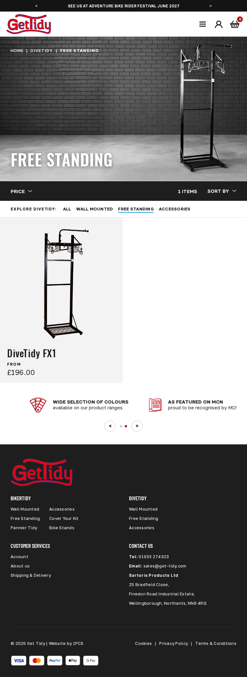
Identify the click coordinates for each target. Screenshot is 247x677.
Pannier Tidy (24, 527)
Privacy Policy (173, 643)
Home (17, 50)
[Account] (218, 24)
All (67, 208)
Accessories (175, 208)
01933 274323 (154, 556)
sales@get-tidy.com (165, 565)
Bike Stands (61, 527)
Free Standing (135, 208)
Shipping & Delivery (31, 575)
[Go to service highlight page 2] (126, 426)
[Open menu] (202, 24)
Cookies (143, 643)
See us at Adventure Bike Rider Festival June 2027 (123, 6)
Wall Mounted (94, 208)
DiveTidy (42, 50)
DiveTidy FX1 (31, 353)
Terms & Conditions (215, 643)
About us (20, 565)
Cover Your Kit (64, 518)
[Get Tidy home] (28, 24)
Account (19, 556)
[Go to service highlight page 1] (121, 426)
